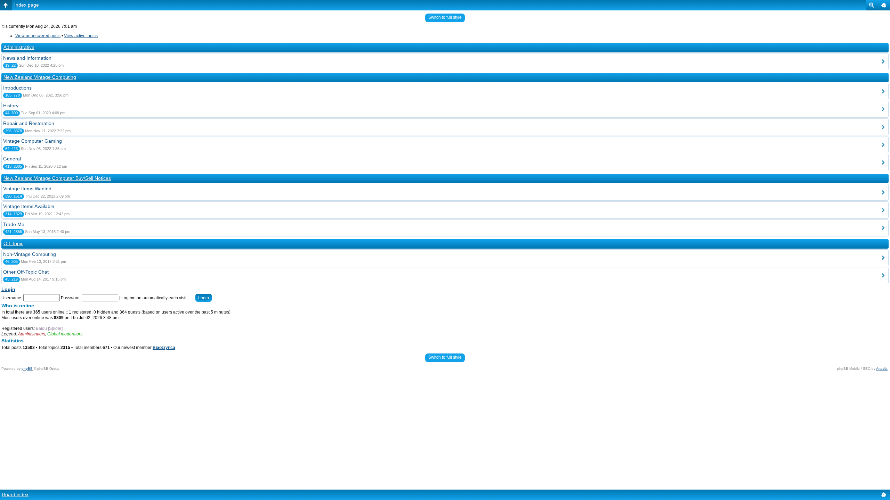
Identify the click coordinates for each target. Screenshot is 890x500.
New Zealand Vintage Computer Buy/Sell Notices (57, 178)
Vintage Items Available (28, 206)
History (10, 105)
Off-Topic (13, 243)
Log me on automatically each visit (154, 297)
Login (8, 289)
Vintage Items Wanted (27, 188)
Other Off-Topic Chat (26, 272)
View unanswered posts (37, 35)
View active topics (81, 35)
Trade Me (13, 224)
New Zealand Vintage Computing (39, 77)
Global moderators (64, 334)
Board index (15, 494)
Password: (71, 297)
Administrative (18, 47)
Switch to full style (445, 17)
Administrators (31, 334)
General (12, 158)
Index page (26, 5)
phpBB (27, 368)
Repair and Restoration (28, 123)
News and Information (27, 58)
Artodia (882, 368)
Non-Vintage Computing (29, 254)
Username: (11, 297)
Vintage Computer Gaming (32, 141)
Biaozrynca (164, 347)
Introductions (17, 88)
